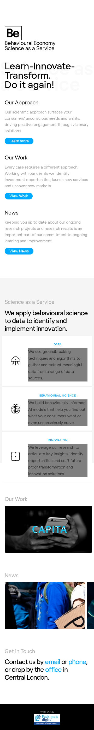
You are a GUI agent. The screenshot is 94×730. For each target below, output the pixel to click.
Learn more (19, 141)
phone (77, 661)
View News (19, 251)
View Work (18, 196)
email (52, 661)
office (53, 669)
